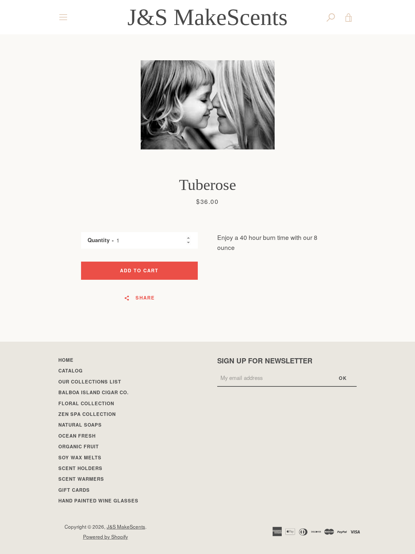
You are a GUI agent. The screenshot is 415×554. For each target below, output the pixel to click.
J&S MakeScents (207, 17)
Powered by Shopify (105, 536)
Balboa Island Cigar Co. (93, 392)
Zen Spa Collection (87, 414)
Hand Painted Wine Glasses (98, 500)
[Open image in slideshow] (208, 104)
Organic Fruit (78, 446)
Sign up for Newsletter (265, 361)
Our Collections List (89, 381)
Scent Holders (80, 468)
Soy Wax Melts (79, 457)
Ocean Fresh (77, 435)
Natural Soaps (80, 424)
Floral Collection (86, 403)
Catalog (70, 370)
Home (66, 360)
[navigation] (63, 17)
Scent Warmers (81, 479)
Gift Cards (74, 490)
